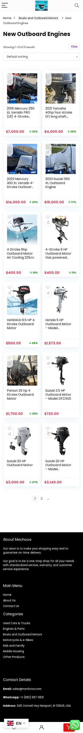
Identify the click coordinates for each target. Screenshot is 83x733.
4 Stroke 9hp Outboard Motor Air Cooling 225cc (20, 253)
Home (7, 18)
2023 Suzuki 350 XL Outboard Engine (57, 183)
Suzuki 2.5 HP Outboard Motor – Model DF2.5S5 (58, 394)
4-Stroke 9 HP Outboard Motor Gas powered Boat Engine (58, 255)
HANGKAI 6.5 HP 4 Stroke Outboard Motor (21, 324)
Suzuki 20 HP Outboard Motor (20, 463)
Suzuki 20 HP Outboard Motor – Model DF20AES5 (58, 467)
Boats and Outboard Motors (38, 18)
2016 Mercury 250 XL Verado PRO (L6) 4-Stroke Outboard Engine (20, 114)
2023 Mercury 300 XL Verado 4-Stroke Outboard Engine (20, 185)
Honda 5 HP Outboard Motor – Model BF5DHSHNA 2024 (59, 326)
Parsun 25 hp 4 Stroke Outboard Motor (20, 394)
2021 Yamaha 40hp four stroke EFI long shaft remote (58, 114)
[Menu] (5, 5)
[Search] (77, 5)
